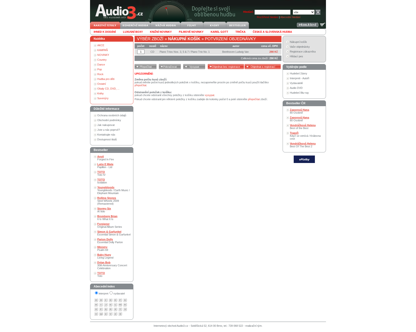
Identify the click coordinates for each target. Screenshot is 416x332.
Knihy (100, 93)
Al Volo (104, 210)
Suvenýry (103, 98)
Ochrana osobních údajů (111, 115)
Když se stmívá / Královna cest (305, 135)
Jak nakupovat (106, 125)
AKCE (100, 45)
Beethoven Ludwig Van (235, 51)
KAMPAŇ (102, 50)
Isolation (102, 181)
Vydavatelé (296, 83)
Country (102, 59)
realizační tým (253, 325)
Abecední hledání (290, 17)
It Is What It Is (107, 218)
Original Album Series (109, 225)
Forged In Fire (105, 158)
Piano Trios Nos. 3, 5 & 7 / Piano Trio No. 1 (185, 51)
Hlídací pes (296, 56)
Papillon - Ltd (105, 166)
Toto (101, 274)
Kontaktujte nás (106, 134)
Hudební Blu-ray (299, 92)
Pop (99, 69)
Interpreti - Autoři (299, 78)
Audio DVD (296, 87)
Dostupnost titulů (107, 139)
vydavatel (119, 293)
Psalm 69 (102, 248)
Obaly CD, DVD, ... (108, 88)
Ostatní (101, 83)
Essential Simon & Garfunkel (113, 233)
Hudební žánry (298, 73)
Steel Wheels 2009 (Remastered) (108, 200)
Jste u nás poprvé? (108, 129)
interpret (103, 293)
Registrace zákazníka (303, 51)
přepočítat (140, 85)
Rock (100, 74)
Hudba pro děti (105, 79)
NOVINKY (103, 54)
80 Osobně (299, 111)
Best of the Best (303, 127)
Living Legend (105, 256)
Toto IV (101, 173)
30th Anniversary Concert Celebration (112, 265)
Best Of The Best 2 (303, 145)
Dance (101, 64)
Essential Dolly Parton (110, 241)
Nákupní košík (298, 41)
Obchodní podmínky (109, 120)
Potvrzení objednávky (230, 39)
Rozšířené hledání (267, 17)
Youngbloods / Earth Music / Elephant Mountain (113, 190)
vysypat (209, 95)
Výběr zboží (150, 39)
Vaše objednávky (300, 46)
